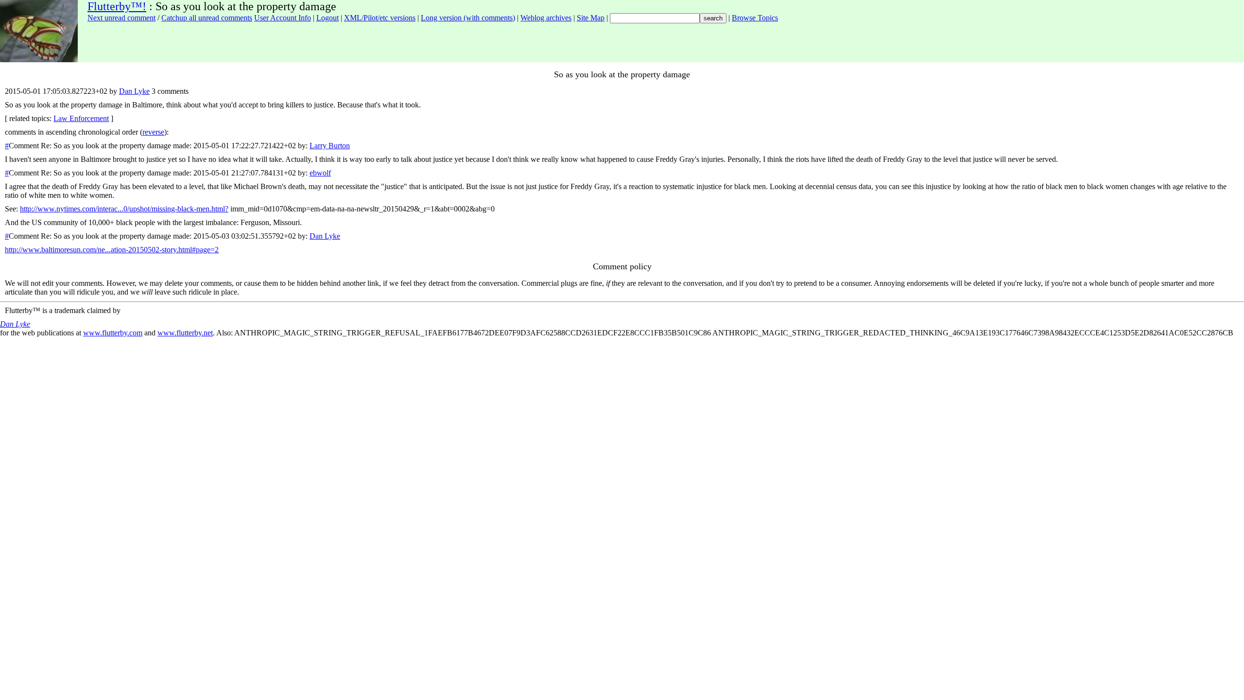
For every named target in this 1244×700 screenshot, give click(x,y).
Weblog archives (545, 18)
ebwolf (320, 173)
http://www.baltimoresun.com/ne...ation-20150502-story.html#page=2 (112, 249)
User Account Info (282, 18)
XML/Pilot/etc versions (379, 18)
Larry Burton (330, 145)
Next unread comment (121, 18)
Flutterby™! (116, 6)
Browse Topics (755, 18)
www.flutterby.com (112, 333)
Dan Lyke (134, 91)
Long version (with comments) (468, 18)
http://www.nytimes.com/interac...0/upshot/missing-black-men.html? (124, 209)
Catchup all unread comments (206, 18)
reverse (153, 132)
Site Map (591, 18)
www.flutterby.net (185, 333)
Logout (327, 18)
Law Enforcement (81, 118)
